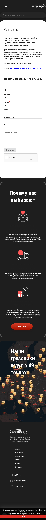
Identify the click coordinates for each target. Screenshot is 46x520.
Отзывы (17, 463)
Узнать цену (18, 486)
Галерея (17, 460)
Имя (5, 86)
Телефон (6, 109)
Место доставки (9, 125)
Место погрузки (9, 117)
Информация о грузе (10, 132)
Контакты (18, 467)
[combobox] (23, 15)
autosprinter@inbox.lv (18, 68)
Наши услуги (19, 456)
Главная (17, 449)
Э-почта (6, 102)
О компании (20, 326)
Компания (7, 94)
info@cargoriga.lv (34, 68)
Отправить (10, 150)
